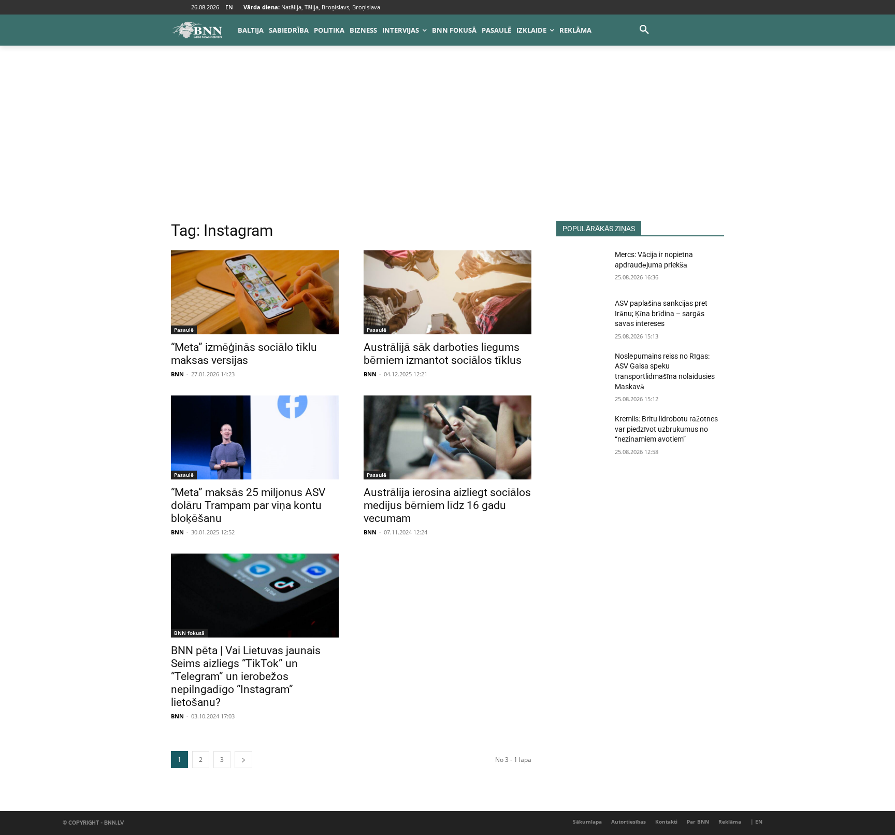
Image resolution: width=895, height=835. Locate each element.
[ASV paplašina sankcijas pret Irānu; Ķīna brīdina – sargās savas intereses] (581, 316)
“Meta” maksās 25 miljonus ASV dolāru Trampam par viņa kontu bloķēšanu (248, 505)
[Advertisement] (447, 143)
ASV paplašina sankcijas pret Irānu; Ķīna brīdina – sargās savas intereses (661, 313)
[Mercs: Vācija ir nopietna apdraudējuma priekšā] (581, 267)
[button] (644, 30)
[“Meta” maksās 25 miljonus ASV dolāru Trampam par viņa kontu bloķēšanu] (255, 437)
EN (229, 7)
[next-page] (243, 759)
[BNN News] (197, 30)
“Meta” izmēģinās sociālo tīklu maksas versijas (244, 353)
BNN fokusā (189, 632)
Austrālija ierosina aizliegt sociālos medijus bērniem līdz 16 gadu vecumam (447, 505)
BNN (177, 374)
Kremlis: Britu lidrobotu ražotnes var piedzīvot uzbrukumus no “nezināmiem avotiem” (666, 429)
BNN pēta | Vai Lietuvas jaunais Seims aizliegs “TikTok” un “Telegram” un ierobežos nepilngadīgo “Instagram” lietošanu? (246, 676)
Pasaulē (184, 329)
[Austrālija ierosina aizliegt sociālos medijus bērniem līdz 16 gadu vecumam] (447, 437)
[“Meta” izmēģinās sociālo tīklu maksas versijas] (255, 292)
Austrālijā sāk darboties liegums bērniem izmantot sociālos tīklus (443, 353)
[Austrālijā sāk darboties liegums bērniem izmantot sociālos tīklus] (447, 292)
